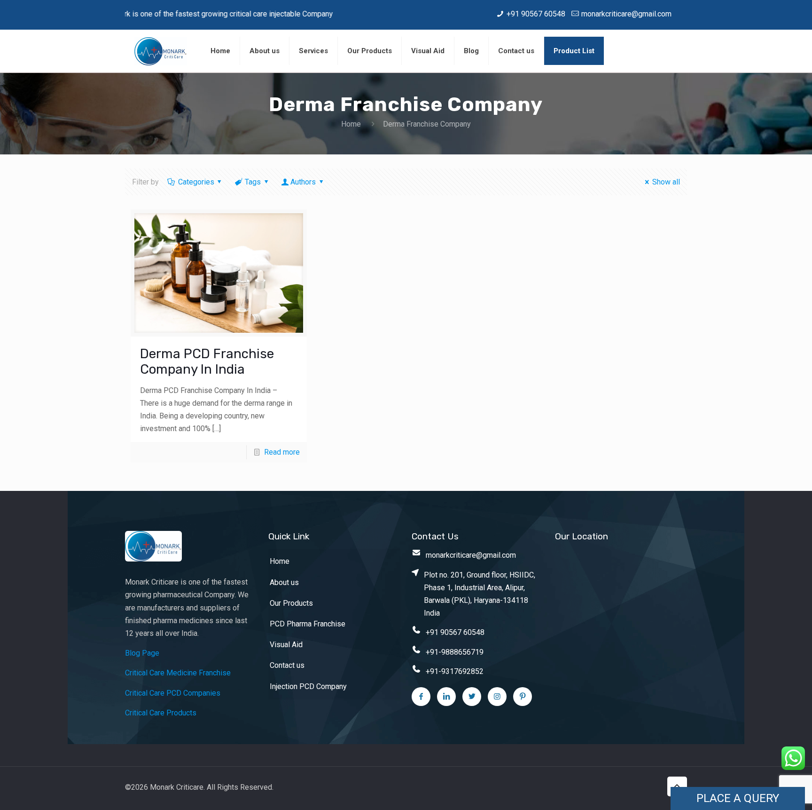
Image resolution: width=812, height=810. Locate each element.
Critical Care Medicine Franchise (178, 672)
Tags (253, 181)
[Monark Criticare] (160, 51)
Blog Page (142, 653)
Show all (665, 181)
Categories (196, 181)
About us (284, 582)
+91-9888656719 (455, 652)
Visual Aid (286, 644)
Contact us (287, 665)
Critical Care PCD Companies (172, 693)
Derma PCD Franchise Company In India (207, 361)
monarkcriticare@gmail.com (626, 13)
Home (351, 124)
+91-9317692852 (455, 671)
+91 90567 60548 (536, 13)
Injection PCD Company (308, 686)
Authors (303, 181)
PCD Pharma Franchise (307, 623)
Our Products (291, 603)
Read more (282, 452)
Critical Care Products (160, 712)
